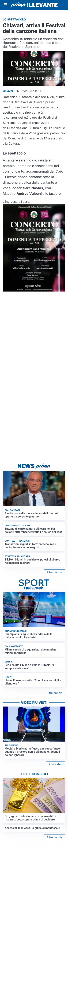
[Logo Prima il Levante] (34, 4)
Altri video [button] (55, 764)
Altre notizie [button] (54, 572)
